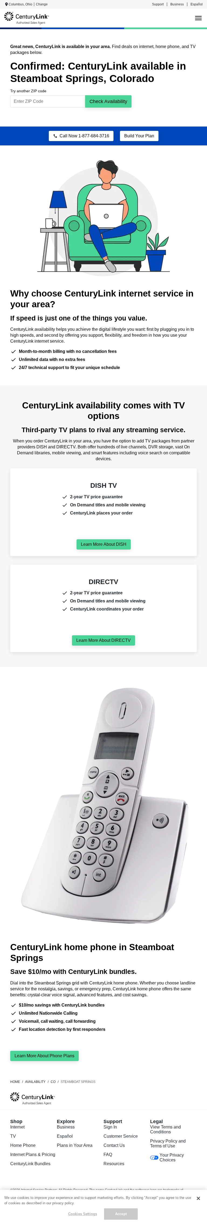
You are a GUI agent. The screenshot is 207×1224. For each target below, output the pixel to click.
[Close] (198, 1198)
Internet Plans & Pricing (32, 1154)
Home (15, 1082)
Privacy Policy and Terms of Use (168, 1143)
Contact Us (114, 1145)
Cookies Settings (82, 1214)
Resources (114, 1163)
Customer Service (121, 1136)
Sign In (110, 1127)
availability (35, 1082)
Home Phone (23, 1145)
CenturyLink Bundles (30, 1163)
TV (13, 1136)
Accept (121, 1214)
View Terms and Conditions (165, 1129)
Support (158, 4)
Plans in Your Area (74, 1145)
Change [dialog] (42, 4)
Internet (17, 1127)
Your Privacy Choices (172, 1157)
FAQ (108, 1154)
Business (177, 4)
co (53, 1082)
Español (197, 4)
